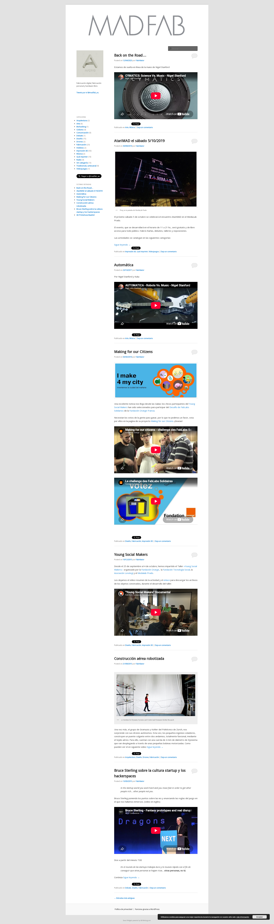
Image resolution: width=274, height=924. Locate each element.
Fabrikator (140, 60)
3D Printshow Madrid (85, 215)
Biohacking (81, 126)
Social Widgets (127, 920)
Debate (128, 888)
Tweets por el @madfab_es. (87, 92)
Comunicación (82, 132)
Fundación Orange (150, 569)
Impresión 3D (130, 251)
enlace (167, 580)
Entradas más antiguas (124, 898)
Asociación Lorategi (123, 573)
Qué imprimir (142, 251)
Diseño (128, 541)
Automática (123, 265)
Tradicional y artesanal (86, 165)
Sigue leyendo (122, 244)
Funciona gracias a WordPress (147, 909)
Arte (127, 127)
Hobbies (80, 147)
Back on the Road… (130, 55)
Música (132, 127)
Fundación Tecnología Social (176, 569)
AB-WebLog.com (146, 920)
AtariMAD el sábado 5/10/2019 (139, 141)
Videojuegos (154, 251)
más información (242, 917)
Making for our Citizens (133, 352)
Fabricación (136, 541)
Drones (146, 757)
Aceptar (259, 917)
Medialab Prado (145, 573)
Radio (78, 159)
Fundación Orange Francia (142, 410)
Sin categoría (82, 162)
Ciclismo (79, 129)
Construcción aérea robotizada (139, 658)
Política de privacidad (123, 909)
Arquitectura (130, 757)
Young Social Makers (131, 554)
